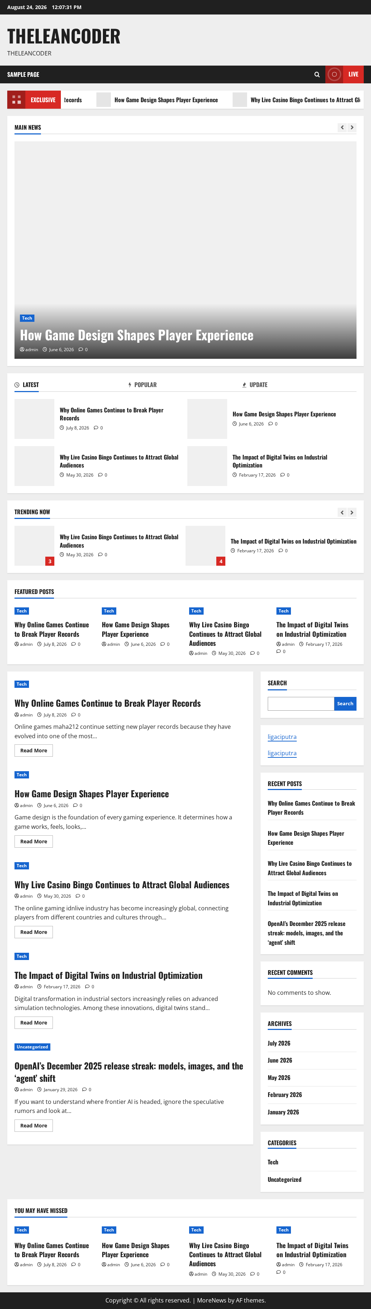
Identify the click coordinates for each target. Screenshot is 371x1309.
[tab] (71, 386)
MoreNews (211, 1300)
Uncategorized (32, 1047)
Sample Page (23, 74)
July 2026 (279, 1043)
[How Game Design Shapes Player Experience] (185, 250)
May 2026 (279, 1077)
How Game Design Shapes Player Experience (149, 99)
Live (353, 74)
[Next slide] (352, 127)
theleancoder (64, 35)
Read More (36, 752)
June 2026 (280, 1060)
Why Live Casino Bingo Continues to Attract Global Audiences (34, 466)
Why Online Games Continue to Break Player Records (34, 419)
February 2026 (285, 1094)
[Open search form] (317, 74)
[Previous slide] (342, 127)
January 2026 (283, 1112)
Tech (27, 318)
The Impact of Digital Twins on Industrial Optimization (207, 466)
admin (31, 349)
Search (277, 683)
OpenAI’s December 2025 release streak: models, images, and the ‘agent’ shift (128, 1071)
